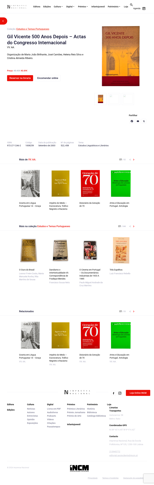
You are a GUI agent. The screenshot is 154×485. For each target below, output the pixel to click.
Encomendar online (47, 78)
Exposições (32, 423)
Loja (126, 6)
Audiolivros (52, 412)
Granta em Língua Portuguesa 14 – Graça (30, 204)
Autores (31, 412)
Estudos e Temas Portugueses (32, 29)
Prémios (82, 6)
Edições (47, 6)
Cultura (57, 6)
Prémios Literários (76, 409)
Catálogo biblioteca (96, 416)
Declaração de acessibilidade (135, 478)
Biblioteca (92, 412)
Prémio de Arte (74, 416)
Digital (69, 6)
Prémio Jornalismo (76, 412)
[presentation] (130, 159)
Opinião (31, 419)
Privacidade (92, 478)
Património (113, 6)
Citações (51, 423)
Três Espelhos (116, 270)
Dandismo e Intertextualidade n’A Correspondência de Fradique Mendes (58, 274)
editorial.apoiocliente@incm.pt (123, 455)
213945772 (114, 451)
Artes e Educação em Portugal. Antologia (119, 204)
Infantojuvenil (98, 6)
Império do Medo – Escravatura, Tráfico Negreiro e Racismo (58, 206)
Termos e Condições (110, 478)
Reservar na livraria (20, 78)
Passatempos (53, 426)
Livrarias (113, 407)
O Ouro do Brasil (26, 270)
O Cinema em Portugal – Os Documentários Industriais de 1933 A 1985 (89, 274)
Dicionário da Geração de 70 (89, 204)
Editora (36, 6)
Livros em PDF (54, 409)
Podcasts (51, 416)
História (91, 409)
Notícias (31, 409)
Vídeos (50, 419)
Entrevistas (32, 416)
